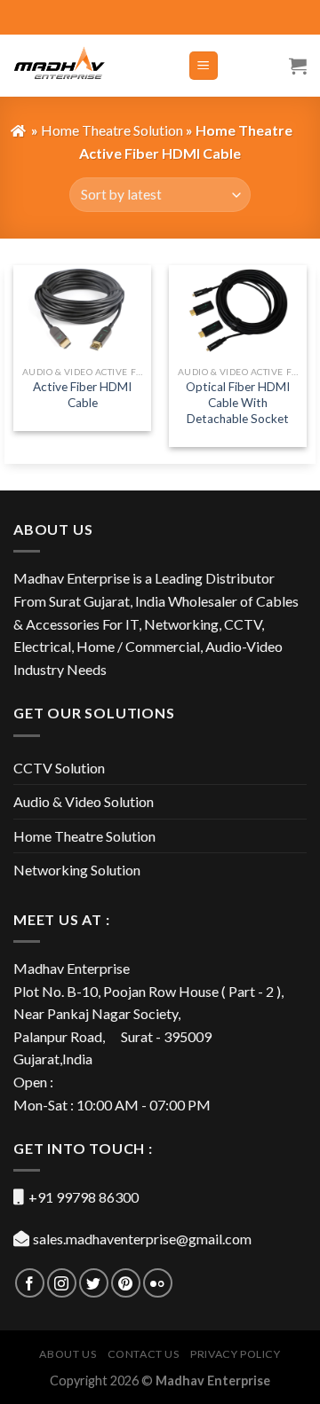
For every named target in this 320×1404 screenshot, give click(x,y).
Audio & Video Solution (83, 801)
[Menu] (204, 66)
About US (67, 1354)
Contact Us (144, 1354)
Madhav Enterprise (213, 1380)
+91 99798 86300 (83, 1196)
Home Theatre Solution (84, 835)
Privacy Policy (235, 1354)
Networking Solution (76, 869)
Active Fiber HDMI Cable (82, 395)
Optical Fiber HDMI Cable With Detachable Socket (238, 402)
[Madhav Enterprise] (87, 66)
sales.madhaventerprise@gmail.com (142, 1238)
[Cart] (298, 65)
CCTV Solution (59, 767)
